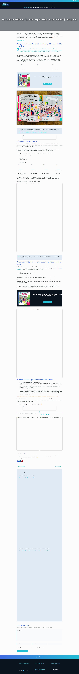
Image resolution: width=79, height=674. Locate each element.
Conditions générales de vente (39, 670)
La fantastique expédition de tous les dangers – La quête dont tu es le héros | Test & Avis (34, 548)
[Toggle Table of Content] (23, 40)
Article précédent (21, 466)
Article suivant (58, 466)
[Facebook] (75, 0)
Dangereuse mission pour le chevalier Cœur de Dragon (35, 132)
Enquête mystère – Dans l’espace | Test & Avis (27, 475)
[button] (47, 84)
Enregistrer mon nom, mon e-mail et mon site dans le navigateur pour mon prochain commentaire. (38, 647)
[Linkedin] (20, 461)
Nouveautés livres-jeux (39, 663)
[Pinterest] (22, 461)
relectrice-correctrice (28, 458)
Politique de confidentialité (39, 669)
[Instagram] (73, 0)
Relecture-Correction (55, 663)
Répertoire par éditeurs (24, 663)
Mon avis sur (21, 132)
